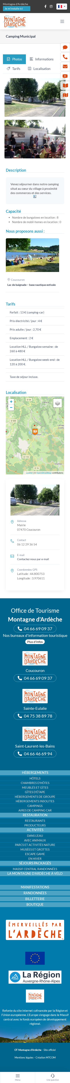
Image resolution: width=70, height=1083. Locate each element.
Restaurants (35, 820)
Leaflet (29, 472)
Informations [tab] (44, 59)
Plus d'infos (35, 641)
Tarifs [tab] (16, 69)
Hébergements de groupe (35, 796)
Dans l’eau (35, 835)
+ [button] (11, 401)
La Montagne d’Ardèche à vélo (35, 874)
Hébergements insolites (35, 801)
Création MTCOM (46, 1057)
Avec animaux (35, 840)
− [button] (11, 407)
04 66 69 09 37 (38, 628)
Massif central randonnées (35, 869)
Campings (35, 806)
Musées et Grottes (35, 849)
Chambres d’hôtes (35, 783)
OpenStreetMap (43, 472)
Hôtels (35, 778)
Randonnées (35, 893)
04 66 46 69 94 (38, 753)
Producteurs (35, 825)
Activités (35, 830)
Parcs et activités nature (35, 844)
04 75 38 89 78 (38, 715)
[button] (61, 7)
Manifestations (35, 887)
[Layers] (57, 403)
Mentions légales (24, 1057)
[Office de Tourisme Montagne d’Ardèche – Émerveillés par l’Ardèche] (35, 921)
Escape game (35, 854)
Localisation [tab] (41, 69)
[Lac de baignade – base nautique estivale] (32, 255)
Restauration (35, 815)
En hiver (35, 858)
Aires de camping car (35, 810)
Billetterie (35, 899)
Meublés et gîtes (35, 787)
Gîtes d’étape (35, 792)
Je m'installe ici (14, 8)
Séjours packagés (35, 863)
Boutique (35, 904)
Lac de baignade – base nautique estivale (31, 284)
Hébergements (35, 773)
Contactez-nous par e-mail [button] (33, 559)
